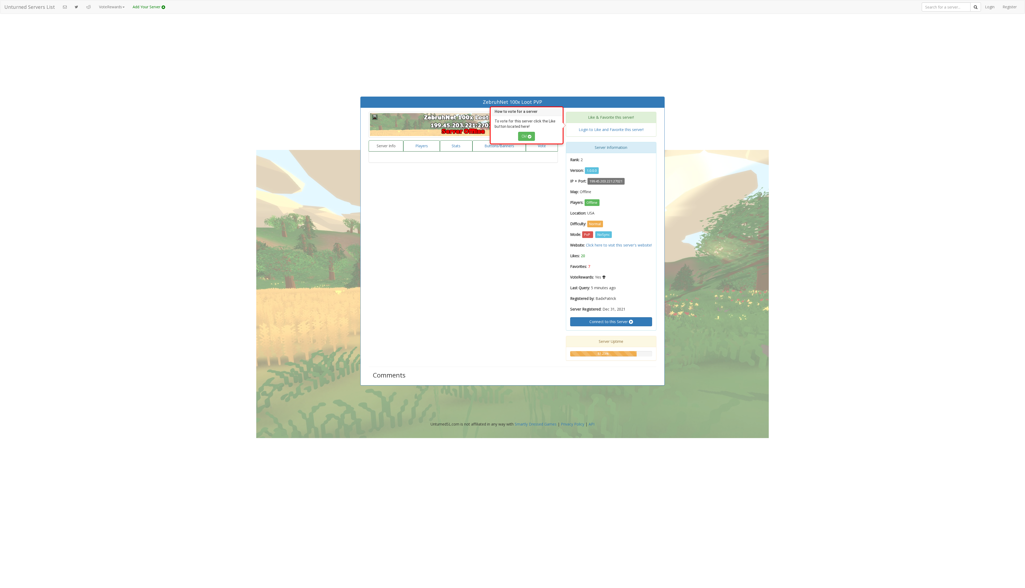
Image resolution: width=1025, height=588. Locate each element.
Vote (542, 145)
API (591, 424)
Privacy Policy (572, 424)
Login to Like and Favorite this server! (611, 129)
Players (421, 145)
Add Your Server (147, 6)
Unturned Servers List (29, 7)
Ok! (525, 136)
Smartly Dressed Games (536, 424)
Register (1010, 6)
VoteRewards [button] (110, 6)
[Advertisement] (512, 56)
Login (990, 6)
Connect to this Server (609, 321)
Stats (456, 145)
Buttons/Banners (499, 145)
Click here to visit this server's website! (619, 245)
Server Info (386, 145)
